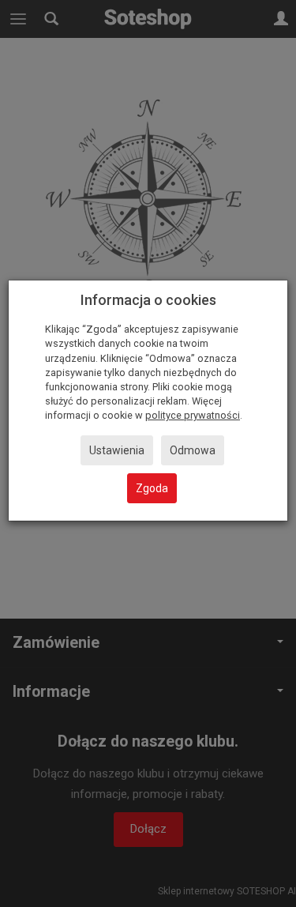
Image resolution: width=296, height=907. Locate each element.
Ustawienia (116, 450)
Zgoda (152, 488)
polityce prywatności (192, 415)
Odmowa (192, 450)
